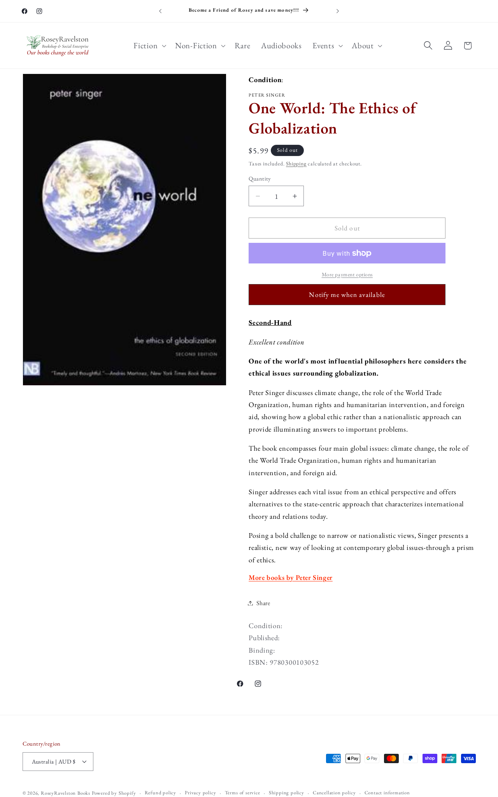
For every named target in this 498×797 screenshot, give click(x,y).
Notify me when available (347, 294)
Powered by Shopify (114, 793)
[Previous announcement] (160, 11)
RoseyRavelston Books (65, 793)
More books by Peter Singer (291, 577)
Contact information (387, 792)
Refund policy (160, 792)
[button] (149, 45)
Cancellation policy (334, 792)
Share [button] (263, 603)
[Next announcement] (337, 11)
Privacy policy (200, 792)
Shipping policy (286, 792)
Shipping (296, 163)
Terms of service (242, 792)
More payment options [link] (347, 274)
